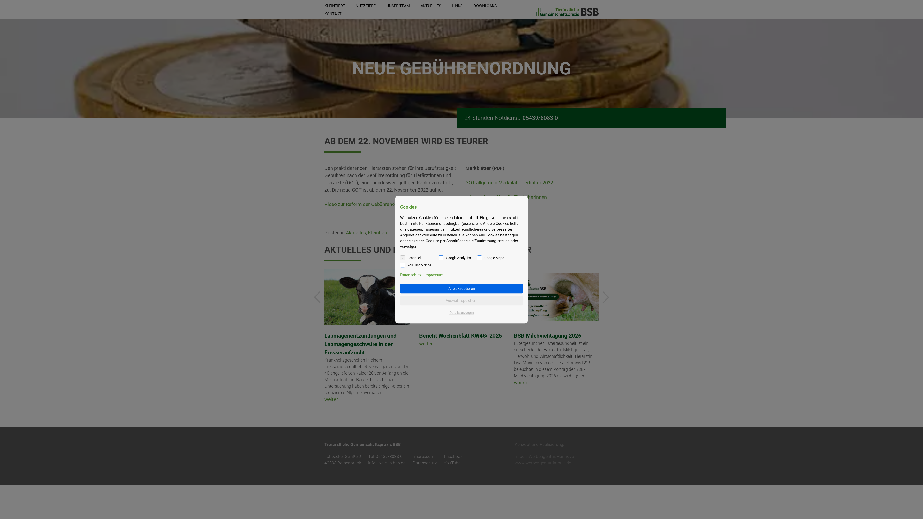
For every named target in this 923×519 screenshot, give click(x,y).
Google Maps (494, 258)
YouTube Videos (419, 265)
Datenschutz (411, 275)
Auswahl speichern (462, 300)
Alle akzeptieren (461, 288)
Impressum (433, 275)
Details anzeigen (461, 313)
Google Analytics (458, 258)
